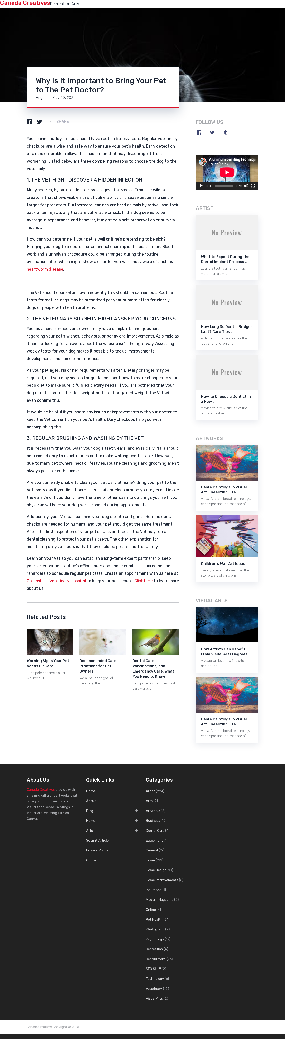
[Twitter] (212, 132)
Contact (92, 860)
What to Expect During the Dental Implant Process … (225, 259)
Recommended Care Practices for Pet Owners (97, 666)
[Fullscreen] (253, 186)
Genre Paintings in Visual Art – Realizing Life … (224, 489)
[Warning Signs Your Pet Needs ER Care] (50, 642)
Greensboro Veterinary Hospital (56, 580)
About (91, 801)
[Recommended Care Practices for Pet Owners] (102, 642)
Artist (150, 791)
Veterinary (154, 989)
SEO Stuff (153, 969)
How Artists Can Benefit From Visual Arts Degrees (224, 651)
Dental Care (155, 831)
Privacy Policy (97, 850)
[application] (227, 172)
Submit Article (97, 840)
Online (151, 910)
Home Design (156, 870)
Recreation (154, 949)
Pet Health (154, 919)
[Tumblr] (225, 132)
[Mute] (246, 186)
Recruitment (156, 959)
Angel (40, 97)
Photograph (155, 929)
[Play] (201, 186)
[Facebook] (199, 132)
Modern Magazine (159, 900)
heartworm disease (45, 269)
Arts (89, 831)
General (152, 850)
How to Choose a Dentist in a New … (226, 399)
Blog (89, 811)
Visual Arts (154, 998)
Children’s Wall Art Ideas (223, 563)
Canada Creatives (41, 790)
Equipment (154, 840)
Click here (143, 580)
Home (90, 791)
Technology (155, 979)
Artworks (153, 811)
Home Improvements (162, 880)
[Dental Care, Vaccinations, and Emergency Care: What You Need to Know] (155, 642)
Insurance (153, 890)
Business (153, 821)
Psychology (155, 939)
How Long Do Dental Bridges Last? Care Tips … (227, 329)
